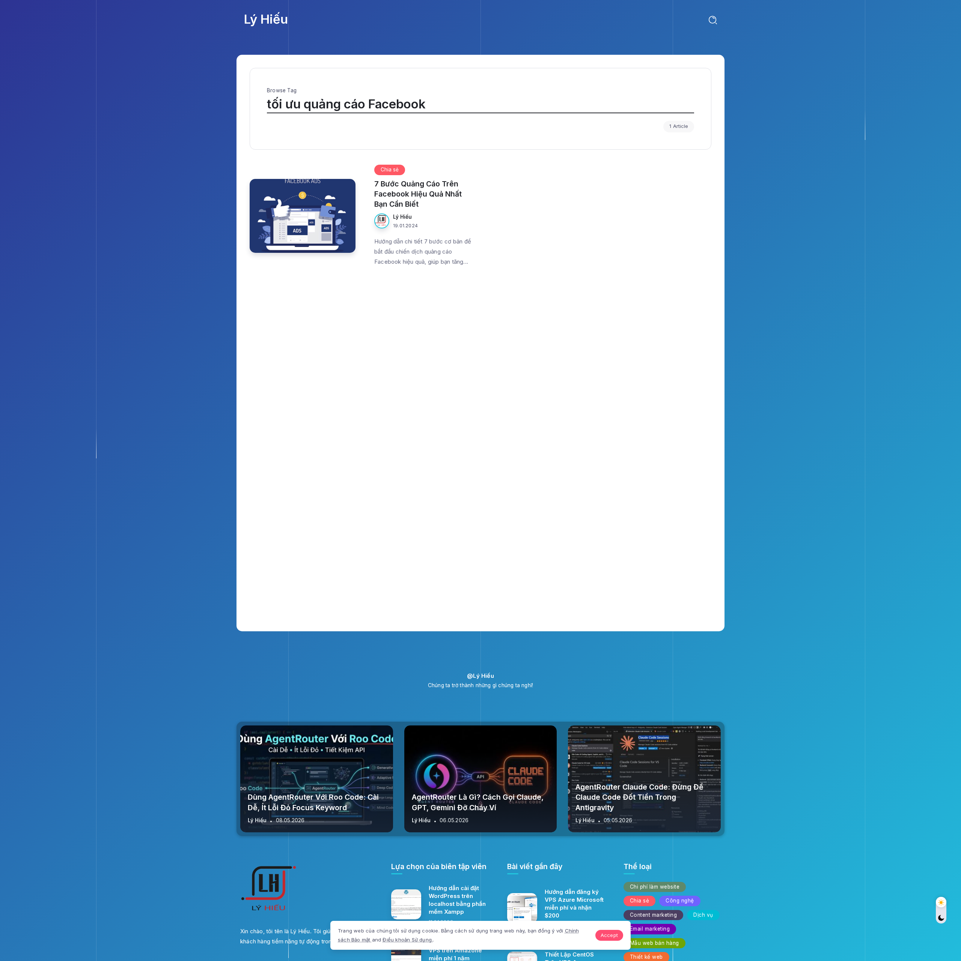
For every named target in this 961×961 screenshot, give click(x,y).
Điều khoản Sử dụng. (408, 940)
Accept (609, 935)
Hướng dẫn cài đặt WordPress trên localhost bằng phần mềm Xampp (457, 899)
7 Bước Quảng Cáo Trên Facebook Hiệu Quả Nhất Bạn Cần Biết (418, 194)
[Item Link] (406, 904)
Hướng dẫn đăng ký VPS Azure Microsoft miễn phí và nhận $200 (574, 903)
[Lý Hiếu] (268, 889)
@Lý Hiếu (480, 675)
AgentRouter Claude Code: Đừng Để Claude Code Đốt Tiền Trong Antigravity (639, 797)
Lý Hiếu (266, 19)
